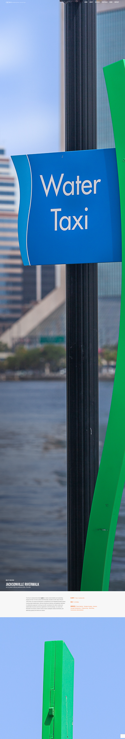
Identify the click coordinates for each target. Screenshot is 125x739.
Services (97, 2)
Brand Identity (80, 606)
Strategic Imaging (88, 606)
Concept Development (76, 608)
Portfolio (104, 2)
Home (86, 2)
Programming (85, 608)
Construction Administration (77, 610)
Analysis (95, 606)
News (111, 2)
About (91, 2)
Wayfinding (91, 608)
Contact (116, 2)
